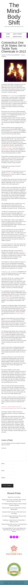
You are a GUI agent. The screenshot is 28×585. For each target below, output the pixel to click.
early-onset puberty (19, 421)
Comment (3, 448)
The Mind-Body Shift (14, 14)
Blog (8, 36)
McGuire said (9, 172)
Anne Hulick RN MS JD (13, 416)
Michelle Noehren (10, 424)
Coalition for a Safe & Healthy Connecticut (11, 406)
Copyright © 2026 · (9, 581)
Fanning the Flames (6, 422)
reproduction (8, 319)
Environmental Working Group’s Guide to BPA (12, 408)
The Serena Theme (18, 581)
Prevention (15, 413)
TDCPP (23, 429)
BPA (20, 416)
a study (8, 114)
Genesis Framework (19, 583)
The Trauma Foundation (7, 430)
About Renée (17, 34)
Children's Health (12, 411)
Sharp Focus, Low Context (14, 497)
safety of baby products (13, 427)
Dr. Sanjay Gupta (10, 421)
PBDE (22, 424)
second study (15, 130)
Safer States (4, 427)
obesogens (17, 424)
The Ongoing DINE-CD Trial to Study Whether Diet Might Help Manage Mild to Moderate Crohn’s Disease (14, 530)
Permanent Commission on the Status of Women (12, 425)
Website (3, 477)
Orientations (17, 36)
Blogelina (6, 583)
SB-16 (2, 334)
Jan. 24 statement (13, 95)
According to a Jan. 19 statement (9, 271)
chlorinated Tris (16, 418)
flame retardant (15, 422)
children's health (9, 418)
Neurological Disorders (6, 413)
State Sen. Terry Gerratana (14, 429)
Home (8, 34)
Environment (19, 411)
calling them (22, 252)
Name (3, 463)
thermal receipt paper (19, 430)
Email (3, 470)
